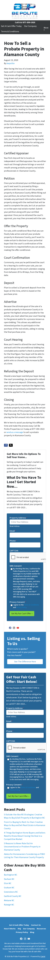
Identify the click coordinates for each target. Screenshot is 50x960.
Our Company (30, 26)
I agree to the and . (26, 606)
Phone (13, 540)
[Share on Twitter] (11, 445)
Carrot (43, 956)
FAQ (19, 928)
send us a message (14, 432)
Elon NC (7, 883)
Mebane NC (9, 900)
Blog (32, 932)
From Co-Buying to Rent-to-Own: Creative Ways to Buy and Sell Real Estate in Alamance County (24, 825)
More (46, 27)
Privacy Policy (21, 607)
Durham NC (9, 879)
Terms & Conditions (10, 31)
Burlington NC (10, 874)
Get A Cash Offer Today (11, 26)
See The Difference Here (25, 661)
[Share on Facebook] (6, 445)
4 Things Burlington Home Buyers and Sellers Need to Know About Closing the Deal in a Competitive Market (24, 836)
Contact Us (36, 925)
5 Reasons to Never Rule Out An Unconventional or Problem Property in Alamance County (22, 846)
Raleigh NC (9, 904)
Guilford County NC (12, 896)
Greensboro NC (11, 891)
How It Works (10, 928)
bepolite (11, 63)
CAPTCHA (14, 550)
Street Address (14, 526)
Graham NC (9, 887)
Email (13, 530)
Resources (41, 928)
